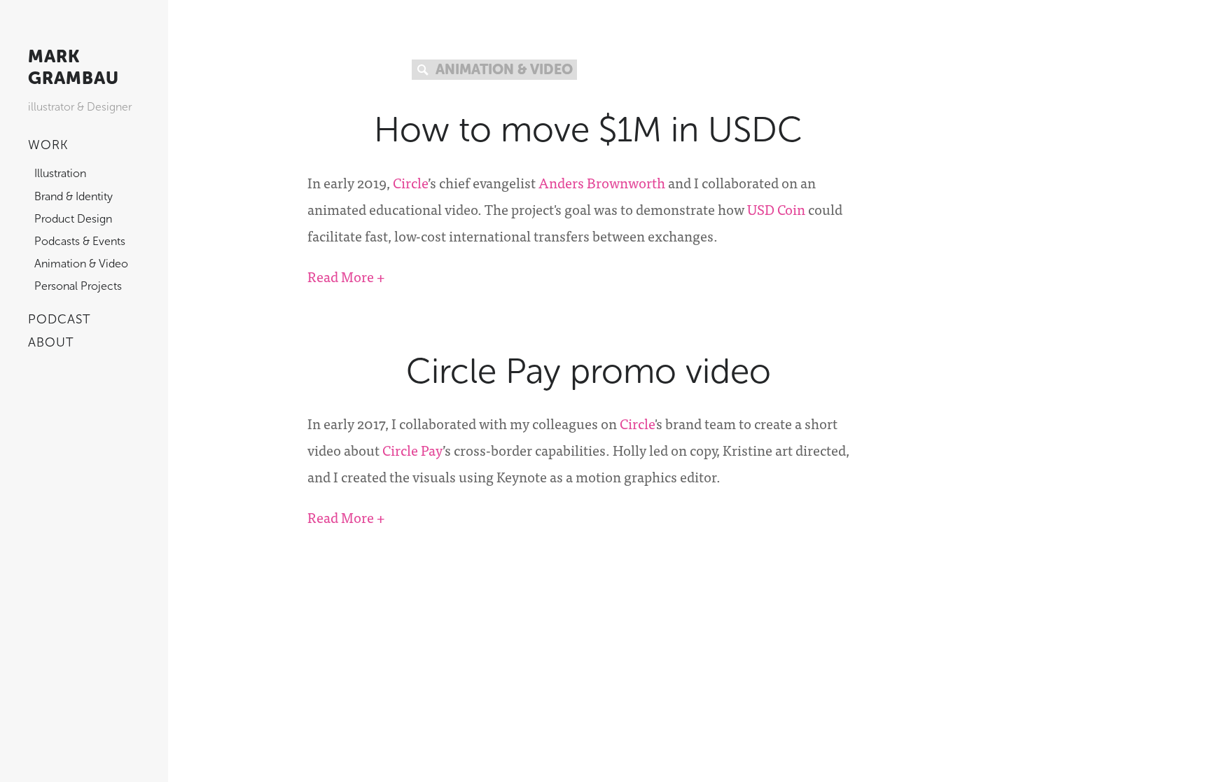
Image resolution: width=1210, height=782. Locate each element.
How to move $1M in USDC (588, 130)
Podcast (59, 319)
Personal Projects (78, 286)
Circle (410, 182)
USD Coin (776, 209)
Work (48, 145)
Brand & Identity (73, 196)
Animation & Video (81, 263)
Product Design (73, 218)
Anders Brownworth (601, 182)
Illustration (60, 173)
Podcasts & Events (79, 241)
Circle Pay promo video (588, 371)
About (51, 342)
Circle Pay (412, 449)
